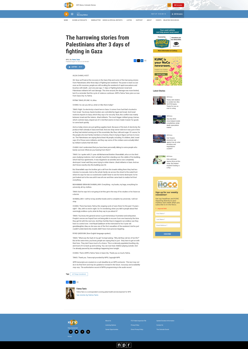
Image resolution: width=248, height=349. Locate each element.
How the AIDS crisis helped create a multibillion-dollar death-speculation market (173, 123)
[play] (66, 14)
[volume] (72, 14)
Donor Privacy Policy (137, 329)
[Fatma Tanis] (70, 293)
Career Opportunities (111, 329)
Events (158, 20)
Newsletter (96, 20)
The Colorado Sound (162, 329)
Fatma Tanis (76, 60)
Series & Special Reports (113, 20)
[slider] (75, 14)
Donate (179, 5)
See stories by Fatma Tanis (87, 295)
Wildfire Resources (171, 20)
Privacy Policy (135, 325)
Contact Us (159, 325)
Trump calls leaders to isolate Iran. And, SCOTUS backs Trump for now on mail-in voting (173, 104)
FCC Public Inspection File (138, 320)
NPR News (169, 97)
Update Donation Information (165, 320)
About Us (108, 320)
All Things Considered (79, 274)
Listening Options (110, 325)
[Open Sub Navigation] (69, 20)
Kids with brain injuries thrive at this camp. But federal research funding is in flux (173, 163)
